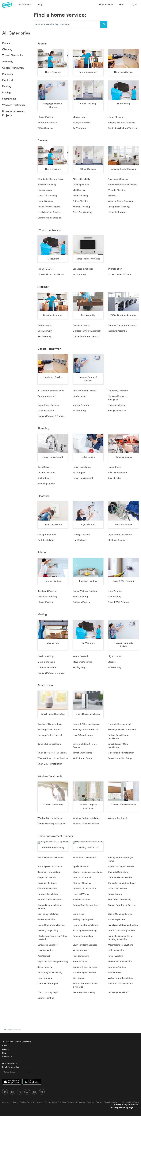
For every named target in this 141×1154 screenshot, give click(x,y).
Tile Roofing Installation (84, 972)
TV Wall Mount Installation (50, 274)
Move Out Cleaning (47, 195)
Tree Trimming (44, 978)
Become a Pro (106, 4)
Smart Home (9, 98)
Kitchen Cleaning (81, 206)
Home (9, 1029)
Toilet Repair (79, 472)
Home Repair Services (48, 405)
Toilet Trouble (114, 478)
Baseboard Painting (46, 591)
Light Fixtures (79, 540)
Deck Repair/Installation (84, 888)
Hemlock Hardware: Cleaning (122, 184)
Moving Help (79, 117)
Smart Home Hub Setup (119, 758)
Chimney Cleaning (82, 883)
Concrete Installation (47, 888)
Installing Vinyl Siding (47, 930)
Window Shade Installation (86, 823)
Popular (6, 43)
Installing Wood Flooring (85, 930)
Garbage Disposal (81, 534)
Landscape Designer (47, 944)
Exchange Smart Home (48, 729)
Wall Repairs (79, 978)
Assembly (7, 61)
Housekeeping (44, 190)
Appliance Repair (81, 866)
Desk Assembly (44, 325)
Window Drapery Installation (51, 823)
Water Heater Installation (120, 978)
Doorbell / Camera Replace (86, 724)
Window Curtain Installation (86, 818)
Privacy (14, 1102)
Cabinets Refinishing (118, 871)
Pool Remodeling (81, 955)
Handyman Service (82, 122)
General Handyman (13, 67)
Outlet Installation (46, 540)
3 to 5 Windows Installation (50, 857)
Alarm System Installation (50, 866)
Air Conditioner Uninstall (85, 390)
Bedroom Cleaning (46, 184)
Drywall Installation (117, 888)
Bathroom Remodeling (84, 992)
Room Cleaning (80, 195)
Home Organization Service (51, 925)
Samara (111, 195)
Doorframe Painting (47, 596)
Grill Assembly (44, 330)
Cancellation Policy (112, 1102)
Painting (6, 86)
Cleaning (7, 49)
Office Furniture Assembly (86, 336)
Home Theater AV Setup (120, 274)
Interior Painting (45, 117)
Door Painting (115, 591)
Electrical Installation (47, 894)
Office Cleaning (45, 128)
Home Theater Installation (85, 925)
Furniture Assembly (47, 122)
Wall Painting (114, 596)
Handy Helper (79, 396)
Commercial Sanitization (49, 217)
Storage (112, 661)
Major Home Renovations (120, 944)
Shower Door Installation (120, 961)
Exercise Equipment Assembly (123, 325)
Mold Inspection (45, 950)
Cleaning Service (81, 184)
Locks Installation (45, 410)
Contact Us (7, 1056)
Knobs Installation (116, 405)
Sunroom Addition (117, 966)
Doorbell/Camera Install (119, 724)
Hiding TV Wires (45, 268)
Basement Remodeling (48, 871)
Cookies (90, 1102)
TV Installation (115, 268)
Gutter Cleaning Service (120, 913)
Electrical (7, 80)
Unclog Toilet (43, 478)
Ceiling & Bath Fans (46, 534)
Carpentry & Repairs (118, 390)
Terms (98, 1102)
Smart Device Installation (49, 763)
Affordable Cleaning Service (51, 179)
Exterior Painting (45, 997)
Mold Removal (80, 950)
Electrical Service (116, 540)
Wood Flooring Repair (48, 992)
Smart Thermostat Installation (52, 752)
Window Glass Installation (120, 983)
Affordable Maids (81, 179)
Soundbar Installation (83, 268)
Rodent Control (80, 961)
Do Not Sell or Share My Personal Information (65, 1102)
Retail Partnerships (10, 1067)
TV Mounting (79, 128)
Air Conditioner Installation (50, 390)
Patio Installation (116, 950)
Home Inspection (116, 919)
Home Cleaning (115, 117)
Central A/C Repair (82, 877)
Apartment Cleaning (118, 179)
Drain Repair (43, 467)
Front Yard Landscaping (119, 899)
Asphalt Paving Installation (121, 866)
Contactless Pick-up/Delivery (122, 128)
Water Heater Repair (47, 983)
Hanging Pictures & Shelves (121, 122)
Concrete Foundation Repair (122, 883)
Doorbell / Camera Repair (50, 724)
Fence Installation (81, 899)
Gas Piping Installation (48, 913)
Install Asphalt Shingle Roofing (123, 925)
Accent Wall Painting (118, 602)
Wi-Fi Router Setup (82, 758)
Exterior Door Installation (49, 899)
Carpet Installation (46, 877)
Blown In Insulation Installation (88, 871)
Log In (134, 4)
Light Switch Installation (120, 534)
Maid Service (79, 190)
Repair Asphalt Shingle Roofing (52, 961)
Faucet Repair (114, 467)
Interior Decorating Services (122, 930)
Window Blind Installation (50, 818)
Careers (5, 1049)
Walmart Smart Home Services (52, 758)
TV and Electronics (12, 55)
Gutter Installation (46, 919)
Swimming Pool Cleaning (49, 972)
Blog (40, 4)
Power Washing (115, 955)
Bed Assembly (44, 336)
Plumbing (7, 74)
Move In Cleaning (116, 190)
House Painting (80, 596)
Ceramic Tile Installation (120, 877)
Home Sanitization (117, 212)
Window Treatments (13, 104)
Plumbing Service (46, 483)
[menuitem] (25, 4)
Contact (5, 1102)
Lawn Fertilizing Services (85, 944)
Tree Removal (114, 972)
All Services (24, 4)
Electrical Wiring (81, 894)
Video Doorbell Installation (121, 752)
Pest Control (43, 955)
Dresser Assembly (81, 325)
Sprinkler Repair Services (85, 966)
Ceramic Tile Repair (47, 883)
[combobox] (67, 24)
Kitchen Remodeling (83, 936)
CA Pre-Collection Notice (31, 1102)
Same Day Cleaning (82, 212)
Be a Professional (9, 1063)
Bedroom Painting (81, 602)
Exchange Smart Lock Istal (85, 729)
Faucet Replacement (83, 478)
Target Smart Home (82, 752)
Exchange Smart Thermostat (122, 729)
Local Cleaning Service (48, 212)
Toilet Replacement (117, 472)
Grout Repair (79, 913)
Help (121, 4)
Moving (6, 92)
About (5, 1045)
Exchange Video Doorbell (49, 735)
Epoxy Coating (115, 894)
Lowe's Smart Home (83, 735)
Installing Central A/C (118, 992)
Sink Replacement (46, 472)
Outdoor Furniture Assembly (87, 330)
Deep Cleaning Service (48, 206)
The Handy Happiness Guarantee (16, 1041)
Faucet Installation (82, 467)
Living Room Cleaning (119, 206)
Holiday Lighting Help (83, 919)
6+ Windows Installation (84, 857)
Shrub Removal (44, 966)
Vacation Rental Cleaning (120, 201)
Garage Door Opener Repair (86, 905)
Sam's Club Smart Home (49, 743)
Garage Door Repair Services (122, 905)
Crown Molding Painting (85, 591)
